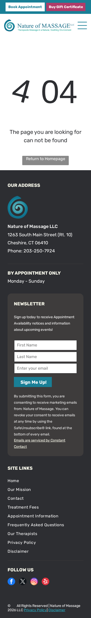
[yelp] (45, 582)
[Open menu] (82, 25)
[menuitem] (45, 480)
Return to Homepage (45, 158)
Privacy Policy (35, 610)
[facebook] (11, 582)
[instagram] (34, 582)
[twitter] (23, 582)
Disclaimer (56, 610)
